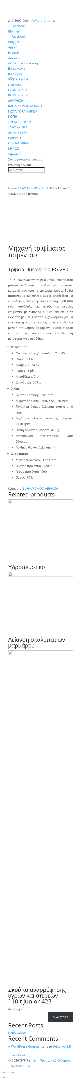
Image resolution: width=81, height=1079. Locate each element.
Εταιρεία (14, 52)
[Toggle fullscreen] (11, 1072)
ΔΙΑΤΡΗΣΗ (15, 100)
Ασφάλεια (14, 58)
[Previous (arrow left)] (2, 1077)
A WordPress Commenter (27, 1046)
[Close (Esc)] (2, 1072)
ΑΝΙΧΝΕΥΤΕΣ (18, 132)
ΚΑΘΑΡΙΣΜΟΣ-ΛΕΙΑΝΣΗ (25, 106)
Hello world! (17, 1033)
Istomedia (22, 1066)
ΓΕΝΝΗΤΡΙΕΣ (18, 90)
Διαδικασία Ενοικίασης (23, 63)
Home (12, 188)
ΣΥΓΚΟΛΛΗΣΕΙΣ (20, 122)
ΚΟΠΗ (12, 116)
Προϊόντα (14, 84)
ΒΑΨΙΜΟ (14, 138)
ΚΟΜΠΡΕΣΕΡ (18, 95)
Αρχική (13, 47)
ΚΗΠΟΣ (13, 148)
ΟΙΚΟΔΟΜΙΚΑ (18, 143)
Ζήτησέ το (15, 154)
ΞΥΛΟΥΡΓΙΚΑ (17, 127)
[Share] (6, 1072)
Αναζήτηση (16, 1009)
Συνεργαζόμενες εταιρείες (25, 159)
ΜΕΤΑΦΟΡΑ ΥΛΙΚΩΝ (23, 111)
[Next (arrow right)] (6, 1077)
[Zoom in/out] (15, 1072)
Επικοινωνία (16, 68)
